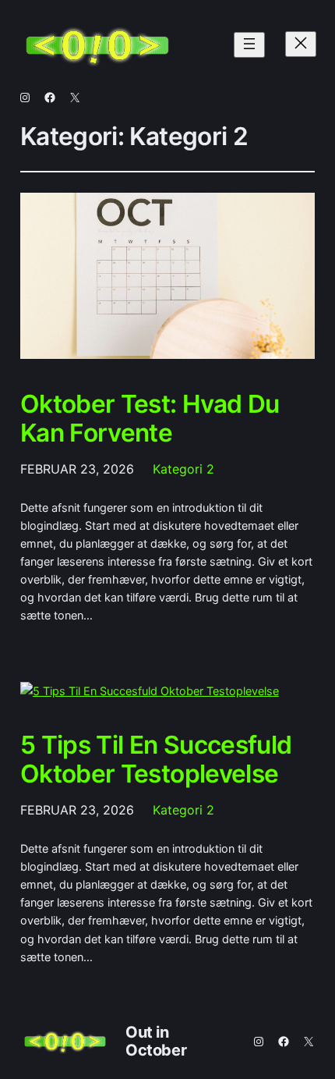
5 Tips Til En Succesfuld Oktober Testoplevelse (156, 759)
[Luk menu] (300, 44)
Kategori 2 (183, 469)
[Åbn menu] (249, 45)
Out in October (155, 1041)
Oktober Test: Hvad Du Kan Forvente (150, 418)
